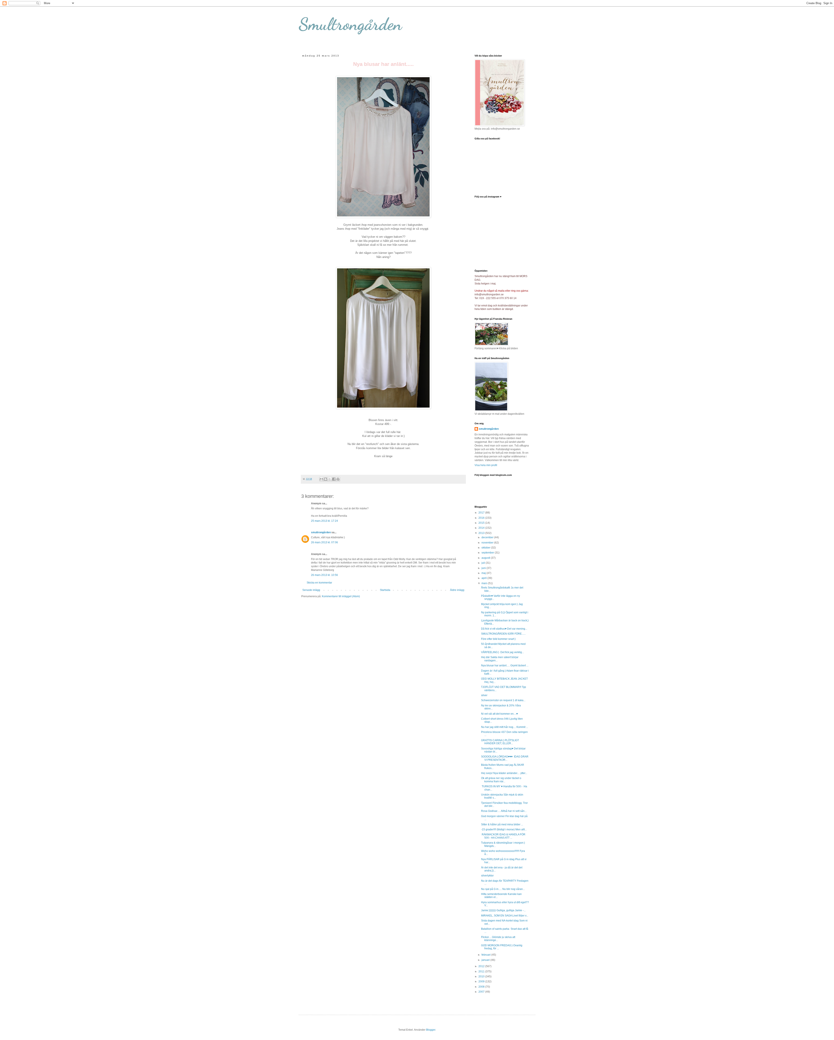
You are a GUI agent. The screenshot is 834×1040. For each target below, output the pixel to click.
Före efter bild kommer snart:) (498, 638)
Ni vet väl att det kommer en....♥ (499, 713)
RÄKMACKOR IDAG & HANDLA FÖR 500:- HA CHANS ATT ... (503, 836)
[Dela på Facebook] (334, 479)
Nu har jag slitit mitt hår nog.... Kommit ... (504, 727)
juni (484, 568)
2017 (481, 512)
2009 (481, 981)
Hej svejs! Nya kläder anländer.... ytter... (504, 773)
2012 (481, 966)
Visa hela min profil (486, 465)
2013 (481, 533)
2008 (481, 986)
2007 (481, 991)
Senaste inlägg (311, 590)
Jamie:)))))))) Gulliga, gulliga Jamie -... (503, 910)
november (488, 542)
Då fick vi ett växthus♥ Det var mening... (504, 628)
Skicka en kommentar (319, 582)
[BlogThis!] (325, 479)
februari (486, 954)
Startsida (385, 590)
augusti (486, 557)
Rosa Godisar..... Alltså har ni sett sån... (503, 811)
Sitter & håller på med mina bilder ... (502, 824)
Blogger (430, 1029)
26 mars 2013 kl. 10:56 (324, 575)
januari (486, 959)
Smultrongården (350, 23)
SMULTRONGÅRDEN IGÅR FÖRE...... (503, 633)
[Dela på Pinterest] (338, 479)
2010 (481, 976)
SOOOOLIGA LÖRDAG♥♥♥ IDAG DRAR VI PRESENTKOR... (504, 758)
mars (485, 583)
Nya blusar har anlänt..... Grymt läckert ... (504, 665)
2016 (481, 517)
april (484, 578)
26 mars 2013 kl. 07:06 (324, 542)
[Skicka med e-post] (321, 479)
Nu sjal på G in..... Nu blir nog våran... (503, 889)
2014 (481, 527)
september (488, 552)
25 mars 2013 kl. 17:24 (324, 520)
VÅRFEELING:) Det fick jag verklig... (502, 652)
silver (484, 695)
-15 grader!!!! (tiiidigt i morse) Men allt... (504, 829)
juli (484, 562)
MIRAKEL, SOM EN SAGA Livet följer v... (504, 915)
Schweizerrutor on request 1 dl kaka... (503, 700)
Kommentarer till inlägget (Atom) (341, 596)
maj (484, 573)
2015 (481, 522)
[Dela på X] (330, 479)
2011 (481, 971)
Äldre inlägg (457, 590)
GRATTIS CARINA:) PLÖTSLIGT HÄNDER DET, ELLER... (500, 742)
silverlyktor (487, 875)
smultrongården (321, 532)
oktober (486, 547)
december (488, 537)
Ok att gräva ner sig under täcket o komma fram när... (501, 780)
